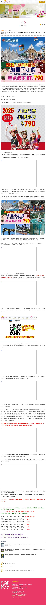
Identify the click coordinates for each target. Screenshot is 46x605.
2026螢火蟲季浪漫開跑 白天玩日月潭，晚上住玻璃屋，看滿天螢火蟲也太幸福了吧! (20, 554)
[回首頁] (40, 24)
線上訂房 (42, 1)
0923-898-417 (21, 585)
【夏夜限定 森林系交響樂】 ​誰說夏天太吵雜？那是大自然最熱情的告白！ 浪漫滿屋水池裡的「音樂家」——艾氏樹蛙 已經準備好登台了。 (25, 550)
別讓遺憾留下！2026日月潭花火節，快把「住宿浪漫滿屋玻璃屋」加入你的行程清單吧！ (21, 544)
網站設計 (19, 597)
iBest (22, 597)
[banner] (23, 11)
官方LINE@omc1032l (23, 587)
